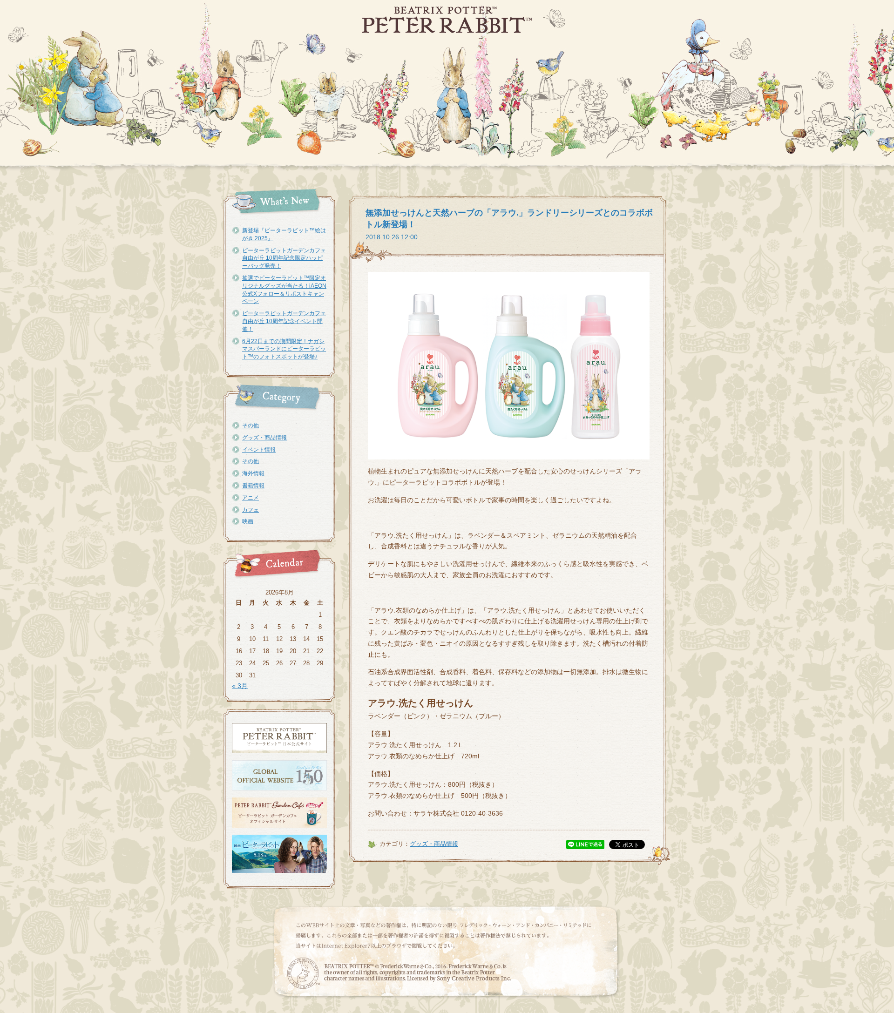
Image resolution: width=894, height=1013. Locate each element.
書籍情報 (253, 485)
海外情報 (253, 473)
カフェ (250, 509)
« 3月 (240, 685)
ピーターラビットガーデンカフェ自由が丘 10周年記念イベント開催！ (284, 321)
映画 (247, 521)
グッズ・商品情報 (264, 437)
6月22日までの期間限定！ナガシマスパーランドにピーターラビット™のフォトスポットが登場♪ (284, 349)
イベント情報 (259, 449)
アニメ (250, 497)
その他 (250, 425)
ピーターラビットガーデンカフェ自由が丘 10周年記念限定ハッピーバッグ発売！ (284, 258)
